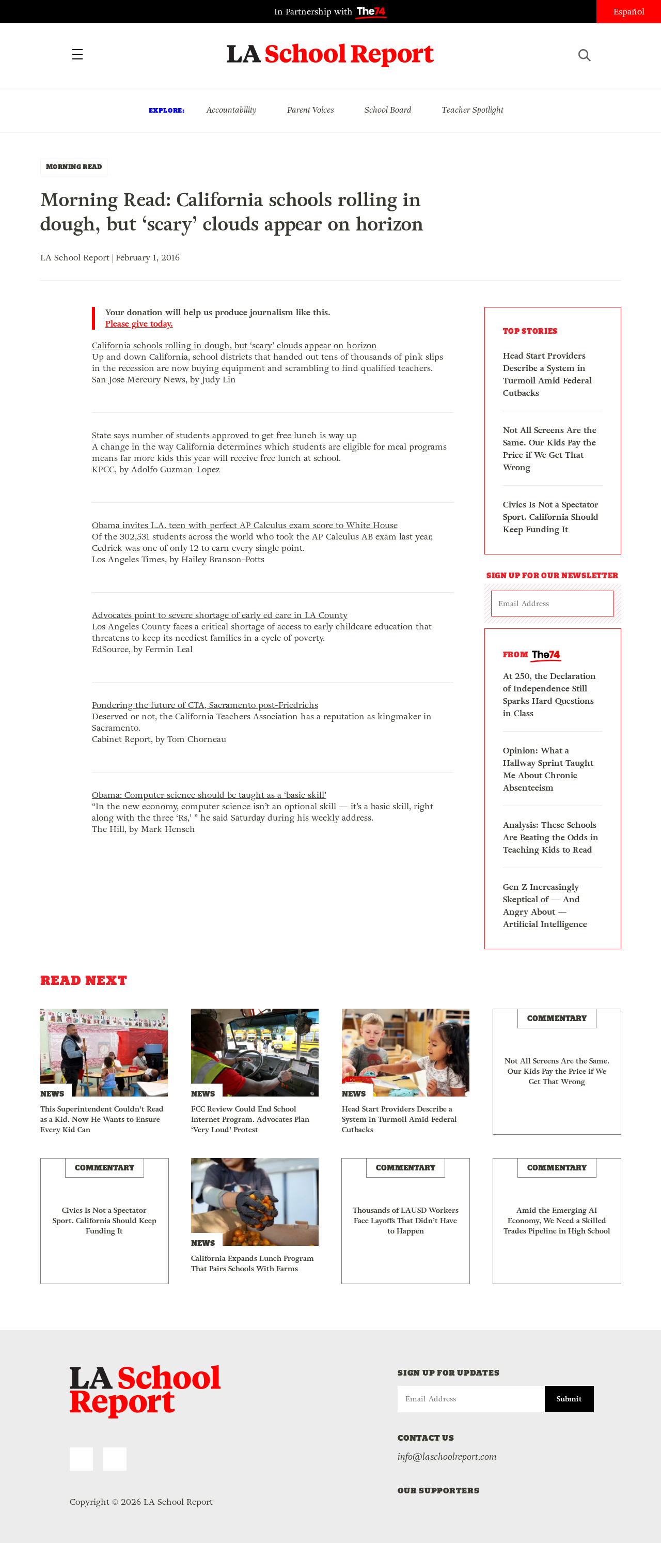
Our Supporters (439, 1490)
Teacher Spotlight (472, 110)
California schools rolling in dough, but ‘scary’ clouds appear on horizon (234, 345)
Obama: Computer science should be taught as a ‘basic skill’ (209, 795)
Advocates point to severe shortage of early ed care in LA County (220, 615)
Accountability (231, 110)
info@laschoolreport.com (447, 1456)
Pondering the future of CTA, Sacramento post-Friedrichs (205, 705)
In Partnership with (314, 12)
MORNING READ (74, 167)
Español (628, 12)
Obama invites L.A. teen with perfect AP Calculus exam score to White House (245, 525)
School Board (388, 110)
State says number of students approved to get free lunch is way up (224, 435)
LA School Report (330, 49)
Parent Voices (310, 110)
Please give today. (139, 324)
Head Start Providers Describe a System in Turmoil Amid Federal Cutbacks (547, 374)
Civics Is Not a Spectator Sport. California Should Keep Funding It (551, 517)
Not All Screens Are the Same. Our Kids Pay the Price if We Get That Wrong (549, 448)
